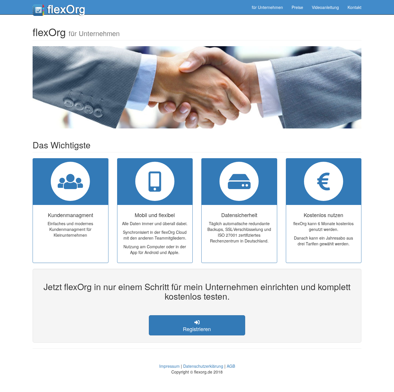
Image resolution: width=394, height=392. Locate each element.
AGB (231, 366)
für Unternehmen (267, 7)
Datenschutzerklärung (203, 366)
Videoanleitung (325, 7)
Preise (297, 7)
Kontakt (354, 7)
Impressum (169, 366)
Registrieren (197, 329)
